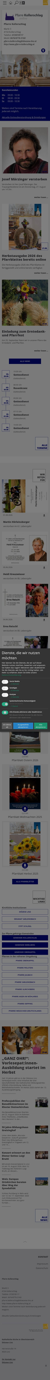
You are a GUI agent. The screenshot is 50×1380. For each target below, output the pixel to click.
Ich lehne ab (7, 725)
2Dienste (14, 684)
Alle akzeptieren (41, 725)
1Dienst (13, 706)
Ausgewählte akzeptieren (23, 725)
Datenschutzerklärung (11, 675)
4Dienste (14, 690)
